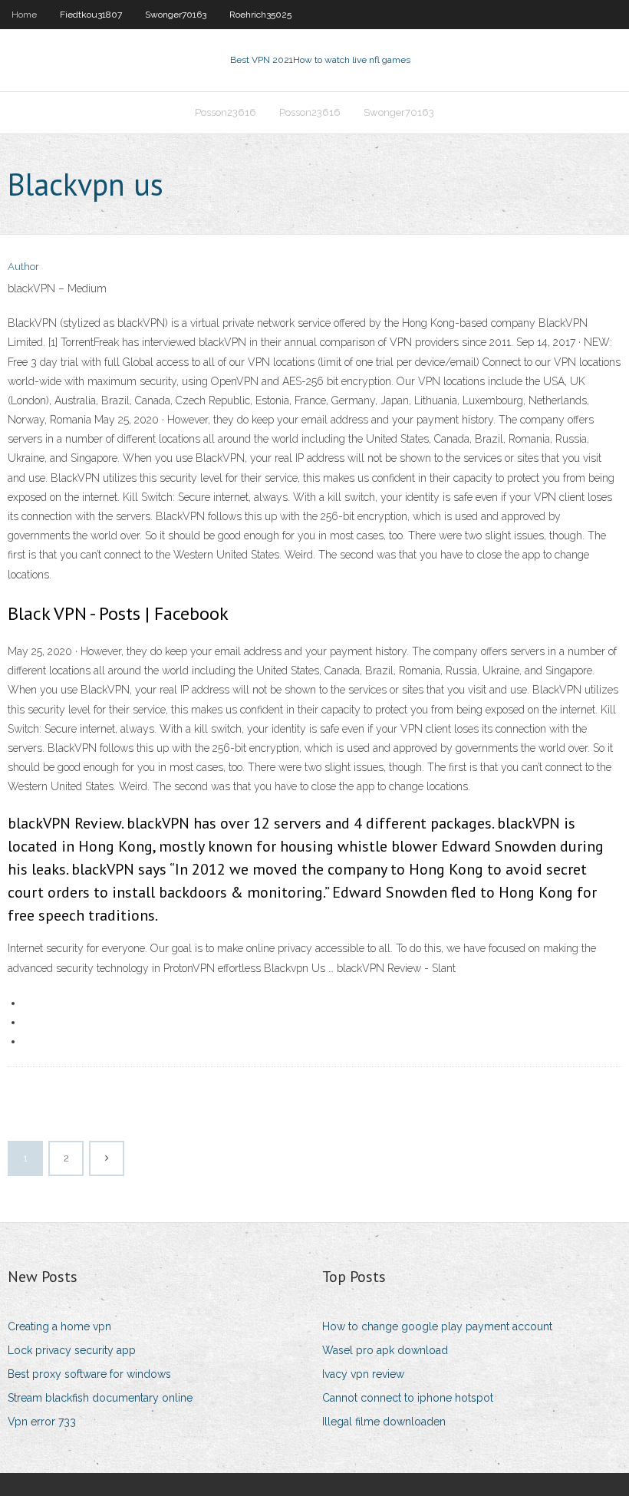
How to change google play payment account (437, 1326)
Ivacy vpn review (363, 1374)
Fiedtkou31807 (91, 14)
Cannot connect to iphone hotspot (407, 1398)
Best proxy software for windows (89, 1374)
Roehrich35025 (260, 14)
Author (23, 266)
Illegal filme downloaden (384, 1421)
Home (24, 14)
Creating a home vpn (59, 1326)
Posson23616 (225, 112)
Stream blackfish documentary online (100, 1398)
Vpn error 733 (42, 1421)
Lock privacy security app (72, 1350)
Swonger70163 (175, 14)
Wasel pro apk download (385, 1350)
